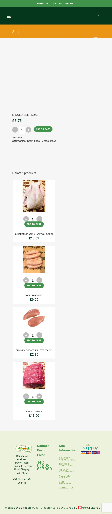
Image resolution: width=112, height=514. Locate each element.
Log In (53, 3)
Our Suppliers (65, 482)
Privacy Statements (66, 471)
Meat (53, 141)
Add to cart (43, 129)
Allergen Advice (65, 476)
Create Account (66, 3)
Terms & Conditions (66, 465)
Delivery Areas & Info (67, 459)
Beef (30, 141)
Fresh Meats (41, 141)
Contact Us (42, 3)
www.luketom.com (94, 508)
